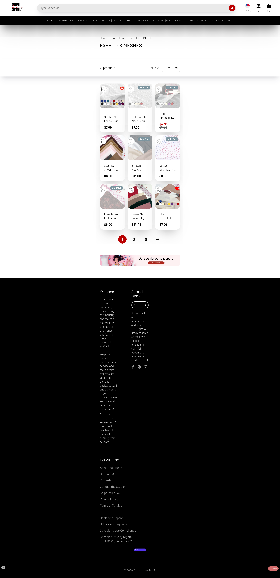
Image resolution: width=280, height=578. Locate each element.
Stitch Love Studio (145, 570)
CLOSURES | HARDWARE (165, 20)
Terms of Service (111, 505)
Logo (15, 8)
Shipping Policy (110, 493)
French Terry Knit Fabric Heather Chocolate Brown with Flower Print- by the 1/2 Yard (112, 207)
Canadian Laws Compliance (118, 530)
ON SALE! (215, 20)
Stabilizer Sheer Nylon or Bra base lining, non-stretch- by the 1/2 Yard (112, 158)
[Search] (232, 8)
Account (258, 8)
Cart (269, 8)
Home (103, 38)
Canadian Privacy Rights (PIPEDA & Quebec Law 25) (117, 539)
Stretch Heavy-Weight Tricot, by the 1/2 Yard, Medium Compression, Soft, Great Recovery (140, 158)
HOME (49, 20)
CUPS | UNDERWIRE (136, 20)
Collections (118, 38)
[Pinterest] (139, 367)
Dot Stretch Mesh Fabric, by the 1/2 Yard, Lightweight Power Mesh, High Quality (140, 107)
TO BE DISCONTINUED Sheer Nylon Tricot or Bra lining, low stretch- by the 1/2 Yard (167, 107)
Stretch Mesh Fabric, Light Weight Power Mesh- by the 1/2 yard (112, 107)
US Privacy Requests (113, 524)
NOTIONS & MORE (194, 20)
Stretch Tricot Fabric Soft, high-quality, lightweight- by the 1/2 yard (167, 207)
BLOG (231, 20)
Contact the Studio (112, 486)
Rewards (105, 480)
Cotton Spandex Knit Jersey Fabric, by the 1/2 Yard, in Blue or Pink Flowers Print (167, 158)
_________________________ (118, 511)
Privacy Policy (109, 499)
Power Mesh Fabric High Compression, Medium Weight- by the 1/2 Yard (140, 207)
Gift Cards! (107, 474)
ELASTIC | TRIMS (110, 20)
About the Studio (111, 467)
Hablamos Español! (112, 518)
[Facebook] (133, 367)
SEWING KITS (64, 20)
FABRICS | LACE (86, 20)
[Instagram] (145, 367)
